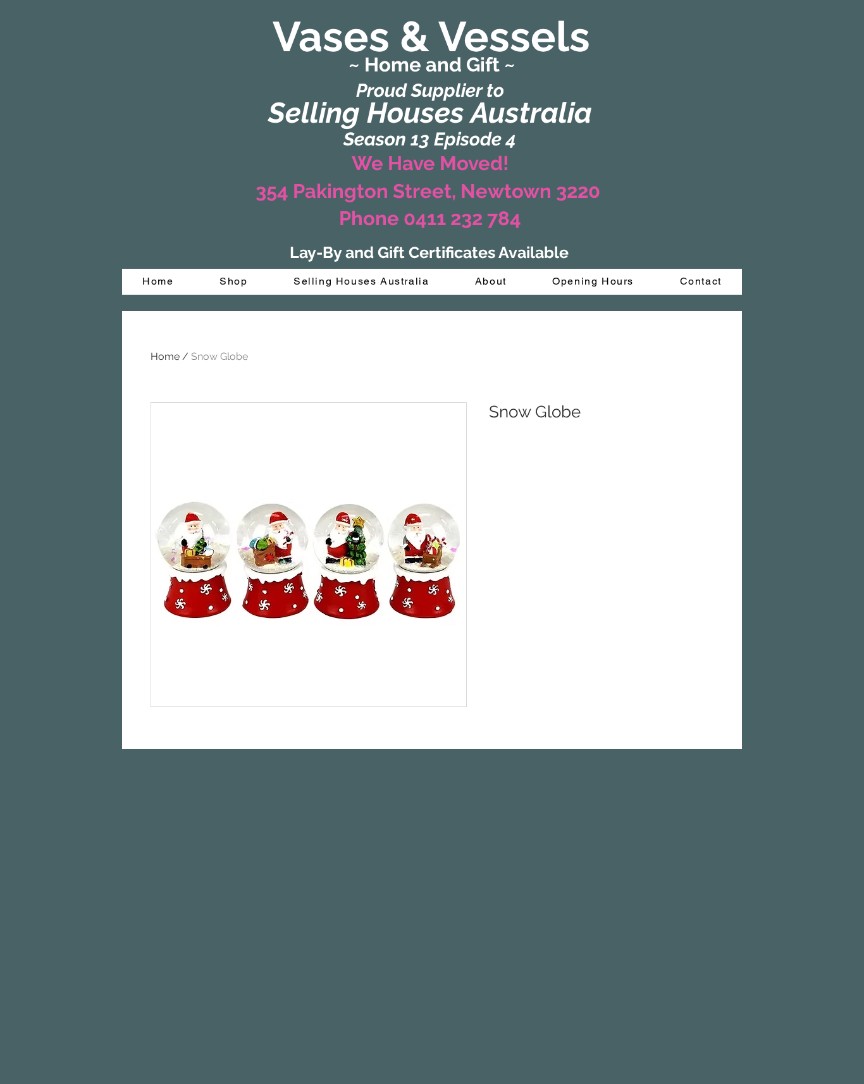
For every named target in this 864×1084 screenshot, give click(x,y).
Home (165, 356)
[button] (233, 282)
